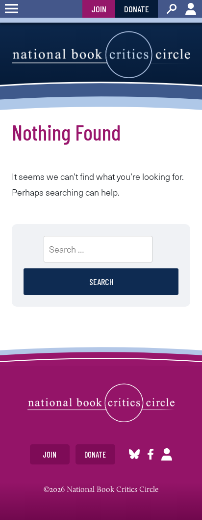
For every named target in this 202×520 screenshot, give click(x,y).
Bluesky (134, 454)
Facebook (150, 454)
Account (190, 9)
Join (98, 8)
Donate (136, 8)
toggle (11, 9)
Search (172, 9)
